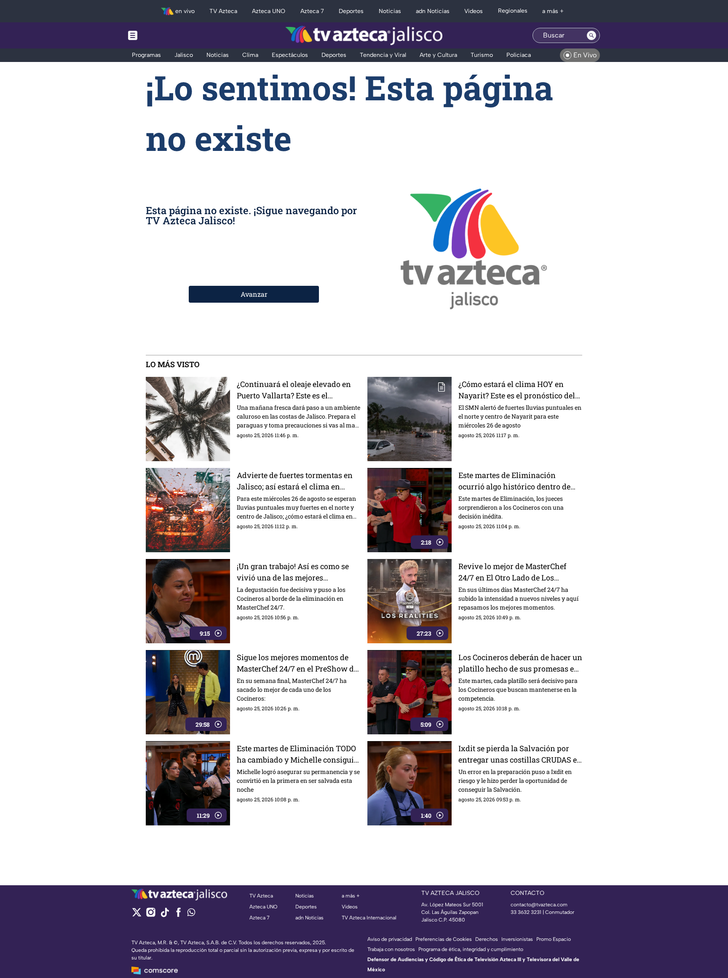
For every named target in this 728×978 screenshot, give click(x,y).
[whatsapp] (191, 914)
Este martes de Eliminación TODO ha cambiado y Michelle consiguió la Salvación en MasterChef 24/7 (297, 754)
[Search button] (591, 35)
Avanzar (254, 294)
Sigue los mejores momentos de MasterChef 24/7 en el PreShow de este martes (297, 663)
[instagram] (150, 915)
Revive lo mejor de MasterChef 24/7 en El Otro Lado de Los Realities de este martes (512, 572)
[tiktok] (164, 915)
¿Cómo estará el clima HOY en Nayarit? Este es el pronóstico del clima (516, 390)
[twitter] (136, 915)
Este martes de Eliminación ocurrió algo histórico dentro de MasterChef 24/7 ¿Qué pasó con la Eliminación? (517, 481)
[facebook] (178, 915)
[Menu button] (161, 35)
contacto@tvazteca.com (539, 905)
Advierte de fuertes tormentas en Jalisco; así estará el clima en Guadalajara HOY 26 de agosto (295, 481)
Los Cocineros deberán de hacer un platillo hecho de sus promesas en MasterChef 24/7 (520, 663)
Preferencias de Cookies (443, 939)
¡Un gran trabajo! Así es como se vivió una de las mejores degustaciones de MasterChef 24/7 (297, 572)
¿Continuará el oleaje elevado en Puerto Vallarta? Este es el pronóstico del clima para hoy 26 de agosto (295, 390)
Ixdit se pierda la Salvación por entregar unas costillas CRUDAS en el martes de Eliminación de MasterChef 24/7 (520, 754)
